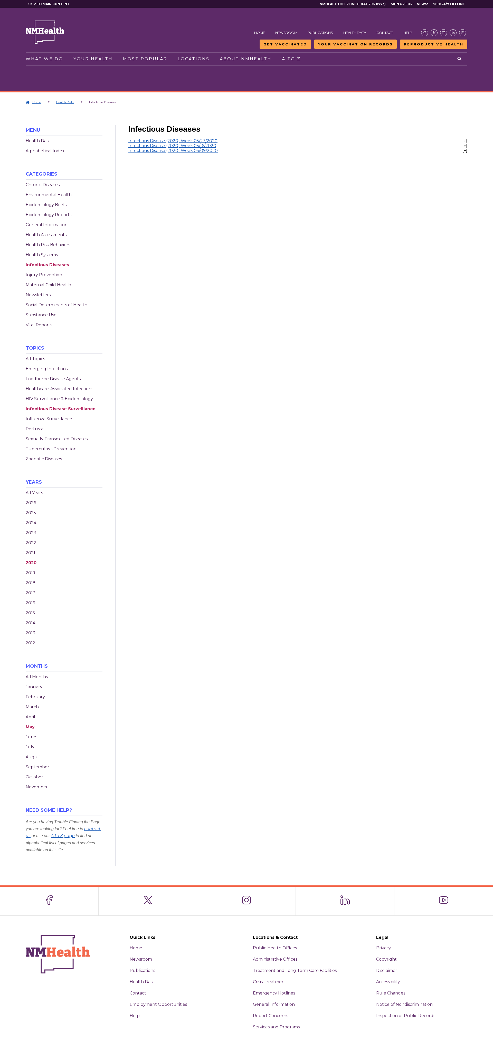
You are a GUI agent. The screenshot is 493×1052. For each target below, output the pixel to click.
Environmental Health (49, 194)
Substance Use (41, 314)
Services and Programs (276, 1027)
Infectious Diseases (47, 264)
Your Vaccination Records (355, 44)
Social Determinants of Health (56, 304)
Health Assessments (46, 234)
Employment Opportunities (158, 1004)
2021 (30, 552)
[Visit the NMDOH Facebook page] (424, 33)
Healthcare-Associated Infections (59, 388)
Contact (384, 33)
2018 (30, 582)
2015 (30, 612)
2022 (31, 542)
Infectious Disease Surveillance (61, 408)
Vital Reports (39, 324)
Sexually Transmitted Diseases (57, 438)
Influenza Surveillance (49, 418)
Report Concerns (270, 1015)
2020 (31, 562)
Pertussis (35, 428)
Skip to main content (48, 4)
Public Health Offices (275, 947)
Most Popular (145, 58)
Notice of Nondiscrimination (404, 1004)
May (30, 726)
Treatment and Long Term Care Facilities (295, 970)
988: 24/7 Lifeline (449, 4)
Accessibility (388, 981)
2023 (31, 532)
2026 (31, 502)
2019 (30, 572)
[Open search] (459, 59)
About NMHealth (246, 58)
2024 (31, 522)
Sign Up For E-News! (409, 4)
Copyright (386, 959)
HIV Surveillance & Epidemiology (59, 398)
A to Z (291, 58)
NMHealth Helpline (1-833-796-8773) (353, 4)
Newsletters (38, 294)
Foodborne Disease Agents (53, 378)
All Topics (35, 358)
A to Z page (63, 835)
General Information (47, 224)
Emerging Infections (47, 368)
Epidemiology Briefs (46, 204)
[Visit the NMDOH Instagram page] (443, 33)
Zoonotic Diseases (44, 458)
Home (259, 33)
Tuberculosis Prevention (51, 448)
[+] (464, 140)
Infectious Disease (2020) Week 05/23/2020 (172, 140)
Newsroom (286, 33)
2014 (30, 622)
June (31, 736)
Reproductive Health (433, 44)
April (30, 716)
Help (407, 33)
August (33, 756)
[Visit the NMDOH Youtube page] (462, 33)
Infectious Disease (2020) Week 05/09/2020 (173, 150)
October (34, 776)
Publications (320, 33)
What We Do (44, 58)
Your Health (93, 58)
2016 (30, 602)
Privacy (383, 947)
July (30, 746)
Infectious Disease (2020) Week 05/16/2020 (172, 145)
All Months (37, 676)
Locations (194, 58)
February (35, 696)
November (37, 787)
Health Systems (42, 254)
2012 (30, 642)
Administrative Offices (275, 959)
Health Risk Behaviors (48, 244)
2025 (31, 512)
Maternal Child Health (48, 284)
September (37, 766)
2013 (30, 632)
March (32, 706)
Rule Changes (390, 993)
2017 (30, 592)
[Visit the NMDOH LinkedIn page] (453, 33)
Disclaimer (386, 970)
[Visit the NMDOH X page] (434, 33)
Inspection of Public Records (405, 1015)
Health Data (354, 33)
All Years (34, 492)
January (34, 686)
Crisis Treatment (269, 981)
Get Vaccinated (285, 44)
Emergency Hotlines (274, 993)
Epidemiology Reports (48, 214)
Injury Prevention (44, 274)
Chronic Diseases (43, 184)
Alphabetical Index (45, 150)
